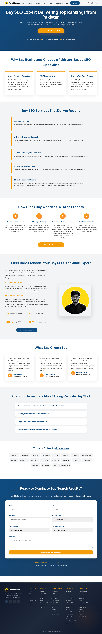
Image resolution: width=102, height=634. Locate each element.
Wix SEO (52, 607)
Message (12, 536)
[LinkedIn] (84, 3)
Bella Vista (66, 460)
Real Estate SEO (69, 602)
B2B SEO (68, 607)
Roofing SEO (69, 616)
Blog (67, 3)
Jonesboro (65, 455)
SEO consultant (29, 304)
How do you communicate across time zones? (33, 414)
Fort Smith (36, 455)
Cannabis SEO (82, 611)
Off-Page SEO (43, 596)
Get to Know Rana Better (26, 330)
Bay (10, 12)
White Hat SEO (43, 607)
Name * (11, 505)
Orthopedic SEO (83, 596)
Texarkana (35, 465)
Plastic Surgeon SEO (84, 593)
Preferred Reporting (58, 526)
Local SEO (42, 600)
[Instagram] (95, 3)
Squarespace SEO (55, 605)
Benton (56, 455)
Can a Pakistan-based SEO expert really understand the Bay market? (41, 406)
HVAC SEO (68, 609)
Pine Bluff (34, 460)
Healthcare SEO (69, 600)
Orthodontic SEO (70, 598)
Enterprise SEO (82, 598)
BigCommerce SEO (55, 600)
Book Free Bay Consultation (51, 245)
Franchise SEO (82, 605)
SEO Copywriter (82, 616)
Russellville (45, 465)
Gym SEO (81, 609)
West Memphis (65, 465)
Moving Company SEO (71, 620)
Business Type (56, 515)
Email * (54, 505)
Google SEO (43, 605)
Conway (13, 460)
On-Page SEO (43, 593)
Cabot (55, 465)
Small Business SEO (83, 602)
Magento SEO (54, 598)
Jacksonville (87, 460)
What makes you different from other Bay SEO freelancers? (38, 429)
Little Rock (14, 455)
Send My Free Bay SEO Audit (51, 552)
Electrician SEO (69, 614)
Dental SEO (68, 596)
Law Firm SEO (69, 591)
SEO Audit (42, 591)
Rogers (75, 455)
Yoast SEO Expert (55, 614)
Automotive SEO (69, 623)
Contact (31, 605)
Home (23, 3)
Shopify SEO (53, 593)
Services (38, 3)
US (45, 3)
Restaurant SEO (82, 607)
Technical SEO (43, 598)
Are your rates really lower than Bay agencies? (33, 421)
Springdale (46, 455)
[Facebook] (88, 3)
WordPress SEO (54, 602)
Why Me (30, 3)
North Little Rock (86, 455)
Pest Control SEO (70, 618)
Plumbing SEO (69, 611)
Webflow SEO (54, 609)
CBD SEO (81, 614)
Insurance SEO (69, 605)
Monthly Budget (14, 526)
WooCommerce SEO (56, 596)
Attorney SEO (69, 593)
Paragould (76, 460)
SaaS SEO (81, 600)
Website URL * (13, 515)
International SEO (44, 602)
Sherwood (55, 460)
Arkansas (62, 448)
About (51, 3)
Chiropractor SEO (83, 591)
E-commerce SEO (55, 591)
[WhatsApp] (92, 3)
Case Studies (59, 3)
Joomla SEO (53, 611)
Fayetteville (25, 455)
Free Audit (75, 3)
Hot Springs (44, 460)
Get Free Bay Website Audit (51, 31)
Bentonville (23, 460)
